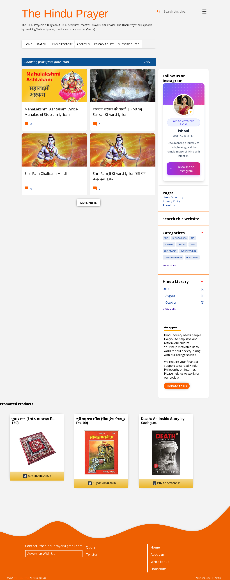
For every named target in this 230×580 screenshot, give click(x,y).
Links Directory (61, 44)
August (170, 296)
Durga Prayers (188, 251)
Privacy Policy (104, 44)
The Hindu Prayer (65, 13)
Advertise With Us (41, 553)
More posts (88, 202)
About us (83, 44)
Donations (159, 569)
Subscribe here (128, 44)
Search (41, 44)
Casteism (168, 244)
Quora (91, 547)
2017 (166, 289)
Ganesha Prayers (173, 257)
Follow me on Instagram (185, 169)
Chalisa (182, 244)
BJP (192, 238)
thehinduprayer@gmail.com (60, 546)
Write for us (160, 561)
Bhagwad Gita (179, 238)
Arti (166, 238)
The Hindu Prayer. (21, 578)
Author (218, 578)
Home (28, 44)
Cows (193, 244)
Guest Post (192, 257)
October (170, 302)
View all (148, 62)
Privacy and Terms (203, 578)
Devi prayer (170, 251)
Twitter (92, 554)
